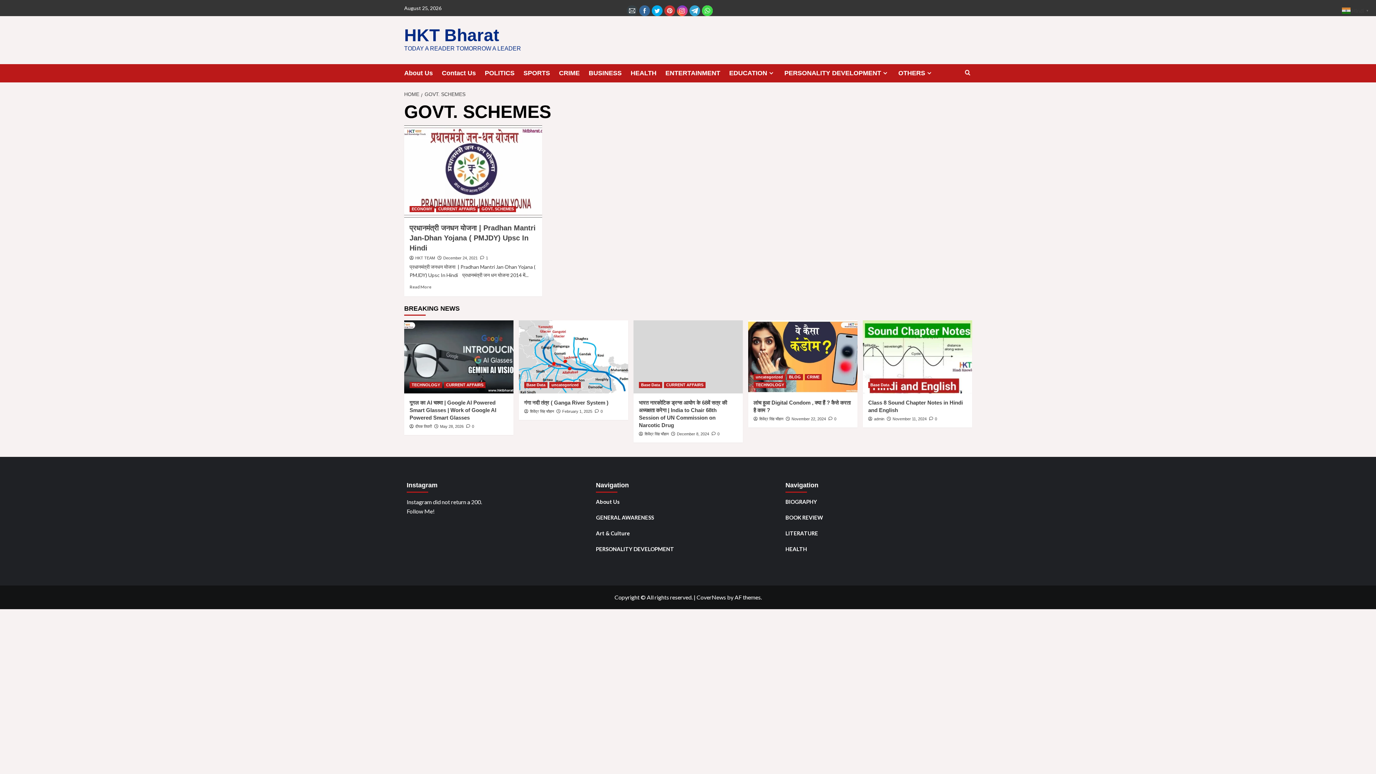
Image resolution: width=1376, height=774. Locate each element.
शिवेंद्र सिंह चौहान (542, 411)
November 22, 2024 (809, 419)
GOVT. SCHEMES (498, 209)
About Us (418, 73)
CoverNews (711, 597)
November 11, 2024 (910, 419)
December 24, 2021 (460, 258)
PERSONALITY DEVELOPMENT (832, 73)
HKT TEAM (425, 258)
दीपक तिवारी (423, 426)
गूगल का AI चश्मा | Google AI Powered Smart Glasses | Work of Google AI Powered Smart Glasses (453, 410)
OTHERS (911, 73)
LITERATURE (801, 533)
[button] (967, 73)
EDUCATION (748, 73)
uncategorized (565, 385)
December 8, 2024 (693, 434)
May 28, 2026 (452, 426)
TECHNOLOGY (426, 385)
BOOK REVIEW (804, 517)
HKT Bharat (451, 35)
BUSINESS (605, 73)
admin (879, 419)
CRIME (569, 73)
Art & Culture (613, 533)
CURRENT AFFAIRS (457, 209)
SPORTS (537, 73)
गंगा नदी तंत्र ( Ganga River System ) (566, 403)
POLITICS (500, 73)
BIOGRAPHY (801, 501)
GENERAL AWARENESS (625, 517)
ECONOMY (422, 209)
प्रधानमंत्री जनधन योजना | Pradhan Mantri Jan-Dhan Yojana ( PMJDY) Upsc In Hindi (473, 238)
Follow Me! (421, 511)
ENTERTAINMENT (692, 73)
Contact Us (459, 73)
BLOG (795, 377)
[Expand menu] (771, 73)
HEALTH (643, 73)
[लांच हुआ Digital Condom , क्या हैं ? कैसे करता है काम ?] (802, 356)
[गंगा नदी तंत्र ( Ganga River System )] (573, 356)
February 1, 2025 (577, 411)
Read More (420, 287)
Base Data (535, 385)
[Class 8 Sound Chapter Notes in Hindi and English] (917, 356)
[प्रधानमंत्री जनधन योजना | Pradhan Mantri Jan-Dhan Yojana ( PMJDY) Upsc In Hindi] (473, 171)
